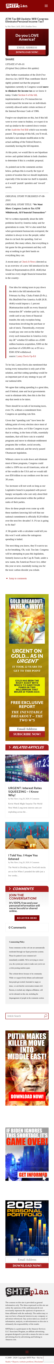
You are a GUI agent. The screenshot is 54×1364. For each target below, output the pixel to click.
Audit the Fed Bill (20, 129)
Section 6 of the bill (27, 95)
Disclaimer (38, 1362)
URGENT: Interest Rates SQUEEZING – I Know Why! (25, 791)
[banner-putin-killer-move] (27, 1105)
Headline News (31, 26)
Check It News (28, 261)
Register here (27, 918)
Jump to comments (17, 578)
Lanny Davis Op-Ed (26, 356)
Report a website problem (22, 1362)
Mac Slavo (11, 26)
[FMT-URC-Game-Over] (27, 1180)
